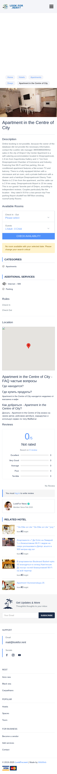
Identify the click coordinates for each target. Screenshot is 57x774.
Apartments (36, 77)
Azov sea (6, 677)
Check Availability (29, 236)
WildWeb (42, 762)
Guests (8, 225)
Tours (4, 720)
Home (10, 77)
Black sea (6, 684)
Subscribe (47, 615)
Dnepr (10, 83)
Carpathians (7, 690)
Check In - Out (12, 214)
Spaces (5, 713)
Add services (8, 743)
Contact (5, 749)
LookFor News (20, 503)
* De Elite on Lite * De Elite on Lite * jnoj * (36, 527)
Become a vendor (10, 736)
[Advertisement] (28, 43)
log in (17, 493)
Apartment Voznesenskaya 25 (30, 583)
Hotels (22, 77)
